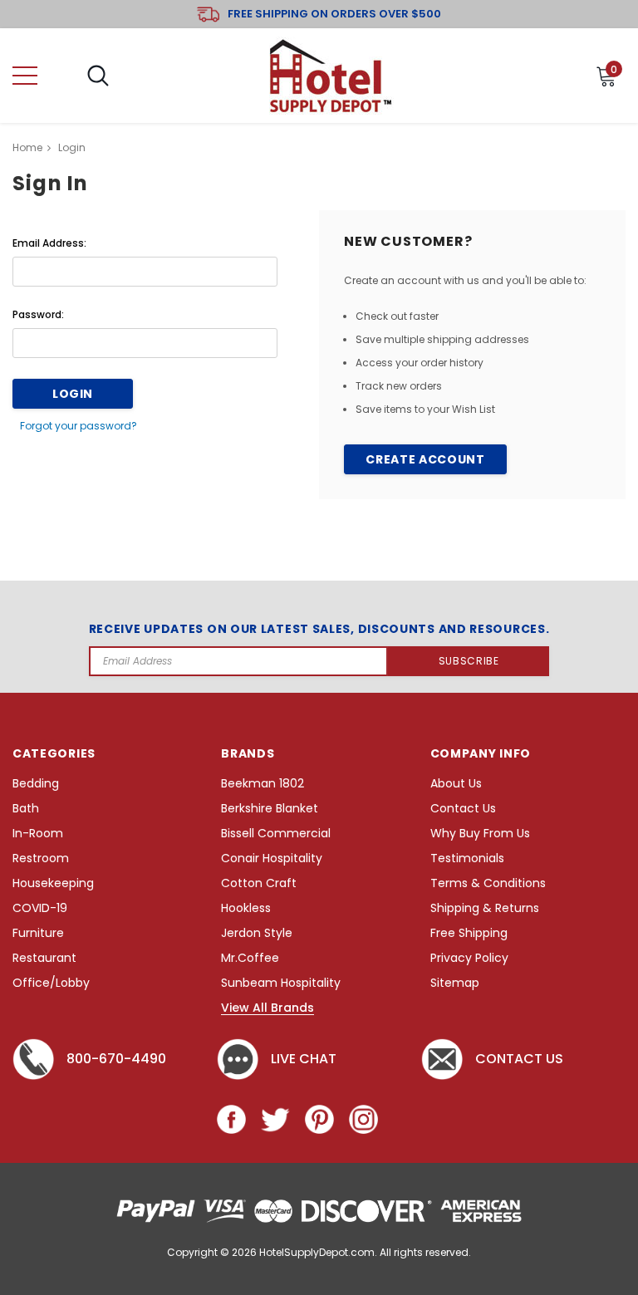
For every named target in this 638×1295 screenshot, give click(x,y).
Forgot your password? (78, 426)
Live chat (303, 1058)
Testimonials (467, 858)
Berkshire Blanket (269, 808)
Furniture (38, 933)
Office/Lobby (51, 983)
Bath (25, 808)
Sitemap (454, 983)
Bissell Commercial (276, 833)
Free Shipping (469, 933)
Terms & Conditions (488, 883)
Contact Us (463, 808)
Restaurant (44, 958)
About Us (456, 783)
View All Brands (267, 1008)
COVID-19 (39, 908)
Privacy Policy (469, 958)
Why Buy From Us (480, 833)
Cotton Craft (259, 883)
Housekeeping (53, 883)
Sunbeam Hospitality (281, 983)
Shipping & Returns (484, 908)
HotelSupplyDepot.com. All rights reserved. (365, 1252)
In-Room (37, 833)
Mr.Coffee (250, 958)
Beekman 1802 (262, 783)
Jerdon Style (256, 933)
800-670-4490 (116, 1058)
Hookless (246, 908)
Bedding (35, 783)
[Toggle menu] (24, 75)
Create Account (425, 459)
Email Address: (49, 243)
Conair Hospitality (271, 858)
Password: (38, 314)
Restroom (40, 858)
